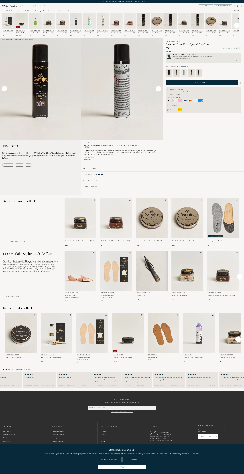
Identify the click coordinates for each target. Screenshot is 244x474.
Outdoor (50, 11)
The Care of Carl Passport (122, 1)
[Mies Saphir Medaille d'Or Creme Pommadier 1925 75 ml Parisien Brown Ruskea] (49, 21)
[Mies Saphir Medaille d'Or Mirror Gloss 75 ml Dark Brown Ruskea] (211, 21)
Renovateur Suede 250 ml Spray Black (197, 33)
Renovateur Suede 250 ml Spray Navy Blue (143, 33)
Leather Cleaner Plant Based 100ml (34, 33)
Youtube (103, 438)
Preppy (28, 165)
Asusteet (23, 11)
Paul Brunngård (20, 30)
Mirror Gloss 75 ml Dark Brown (211, 33)
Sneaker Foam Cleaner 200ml (89, 33)
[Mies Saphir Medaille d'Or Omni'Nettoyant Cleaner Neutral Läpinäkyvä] (8, 21)
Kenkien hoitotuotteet (26, 40)
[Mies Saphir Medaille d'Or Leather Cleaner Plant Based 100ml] (35, 21)
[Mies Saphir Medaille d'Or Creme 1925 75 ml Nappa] (187, 271)
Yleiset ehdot (7, 441)
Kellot (28, 11)
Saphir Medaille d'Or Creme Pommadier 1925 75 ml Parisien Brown (79, 241)
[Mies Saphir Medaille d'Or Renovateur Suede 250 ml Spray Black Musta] (197, 21)
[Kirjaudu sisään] (234, 6)
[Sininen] (191, 73)
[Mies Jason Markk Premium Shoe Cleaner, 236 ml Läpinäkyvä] (199, 333)
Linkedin (103, 441)
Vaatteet (11, 11)
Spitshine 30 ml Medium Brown (21, 33)
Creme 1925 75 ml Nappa (179, 295)
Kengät (17, 11)
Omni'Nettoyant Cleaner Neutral (8, 33)
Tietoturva (6, 438)
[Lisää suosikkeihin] (94, 200)
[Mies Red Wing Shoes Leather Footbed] (163, 333)
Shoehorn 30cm (141, 295)
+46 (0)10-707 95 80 (161, 438)
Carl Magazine (234, 10)
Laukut (34, 11)
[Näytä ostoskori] (240, 6)
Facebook (103, 434)
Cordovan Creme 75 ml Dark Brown (184, 33)
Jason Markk (188, 355)
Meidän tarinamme (9, 434)
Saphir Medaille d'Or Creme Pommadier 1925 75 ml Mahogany (115, 241)
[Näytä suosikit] (238, 6)
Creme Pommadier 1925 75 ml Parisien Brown (48, 33)
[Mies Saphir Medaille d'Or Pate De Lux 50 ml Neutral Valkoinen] (21, 333)
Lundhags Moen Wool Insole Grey (218, 241)
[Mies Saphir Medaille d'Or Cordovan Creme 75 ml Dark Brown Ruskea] (184, 21)
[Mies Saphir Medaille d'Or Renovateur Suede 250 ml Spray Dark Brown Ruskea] (170, 21)
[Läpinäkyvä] (198, 73)
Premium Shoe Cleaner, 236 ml (193, 357)
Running (57, 11)
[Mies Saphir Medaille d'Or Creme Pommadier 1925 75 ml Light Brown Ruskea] (130, 21)
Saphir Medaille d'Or (8, 31)
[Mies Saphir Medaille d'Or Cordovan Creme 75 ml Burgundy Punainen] (224, 21)
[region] (122, 380)
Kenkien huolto (13, 40)
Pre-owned (64, 11)
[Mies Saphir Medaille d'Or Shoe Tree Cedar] (80, 271)
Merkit (45, 11)
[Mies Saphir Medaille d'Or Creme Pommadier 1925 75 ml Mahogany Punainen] (116, 21)
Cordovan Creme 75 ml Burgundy (224, 33)
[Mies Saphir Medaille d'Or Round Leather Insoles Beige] (116, 271)
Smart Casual (8, 165)
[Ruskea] (176, 73)
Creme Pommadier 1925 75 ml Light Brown (129, 33)
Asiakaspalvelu (206, 6)
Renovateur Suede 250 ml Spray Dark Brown (170, 33)
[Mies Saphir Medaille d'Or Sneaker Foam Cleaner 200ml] (89, 21)
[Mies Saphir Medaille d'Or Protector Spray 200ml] (103, 21)
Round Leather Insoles (107, 295)
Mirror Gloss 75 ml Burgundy (156, 33)
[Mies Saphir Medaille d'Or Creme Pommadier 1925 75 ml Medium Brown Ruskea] (62, 21)
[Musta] (169, 73)
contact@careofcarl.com (164, 440)
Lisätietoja (237, 61)
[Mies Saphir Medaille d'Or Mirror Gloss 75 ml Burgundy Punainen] (157, 21)
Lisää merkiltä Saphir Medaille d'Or (27, 254)
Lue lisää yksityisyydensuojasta (122, 412)
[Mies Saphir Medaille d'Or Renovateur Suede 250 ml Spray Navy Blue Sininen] (143, 21)
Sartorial (19, 165)
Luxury (70, 11)
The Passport (7, 431)
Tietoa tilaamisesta (58, 431)
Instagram (104, 431)
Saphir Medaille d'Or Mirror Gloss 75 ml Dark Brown (185, 241)
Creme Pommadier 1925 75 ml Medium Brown (62, 33)
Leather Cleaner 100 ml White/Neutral (75, 33)
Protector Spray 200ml (102, 32)
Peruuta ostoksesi (57, 441)
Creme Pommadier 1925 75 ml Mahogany (116, 33)
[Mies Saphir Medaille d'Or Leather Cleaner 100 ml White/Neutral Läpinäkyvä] (76, 21)
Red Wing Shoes (153, 355)
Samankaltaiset (19, 201)
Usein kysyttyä (56, 438)
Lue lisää (196, 454)
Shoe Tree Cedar (70, 295)
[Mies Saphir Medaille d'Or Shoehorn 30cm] (152, 271)
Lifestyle (39, 11)
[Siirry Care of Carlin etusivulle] (9, 6)
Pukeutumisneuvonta (223, 6)
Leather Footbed (153, 357)
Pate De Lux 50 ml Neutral (14, 357)
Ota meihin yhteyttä (58, 434)
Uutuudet (5, 11)
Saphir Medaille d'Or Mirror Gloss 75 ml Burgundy (152, 241)
